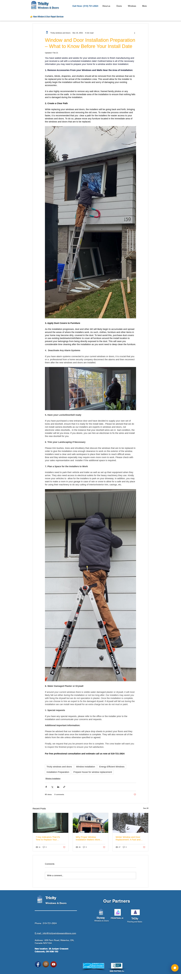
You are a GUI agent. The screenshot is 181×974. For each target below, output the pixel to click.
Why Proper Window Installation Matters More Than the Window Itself (88, 838)
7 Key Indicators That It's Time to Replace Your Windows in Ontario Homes (49, 838)
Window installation (85, 766)
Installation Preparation (58, 772)
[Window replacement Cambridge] (90, 823)
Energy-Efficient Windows (111, 766)
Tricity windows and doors (59, 766)
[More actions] (134, 32)
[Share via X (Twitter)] (52, 787)
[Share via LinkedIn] (58, 787)
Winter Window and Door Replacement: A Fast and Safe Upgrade (128, 838)
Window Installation (52, 778)
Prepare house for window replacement (92, 772)
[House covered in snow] (130, 823)
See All (145, 808)
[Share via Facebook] (46, 787)
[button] (145, 6)
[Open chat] (175, 968)
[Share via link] (64, 787)
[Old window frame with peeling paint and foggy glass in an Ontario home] (50, 823)
